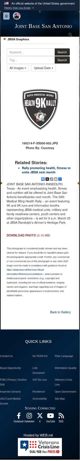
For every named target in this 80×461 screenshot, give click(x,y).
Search (62, 52)
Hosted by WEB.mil (38, 435)
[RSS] (61, 417)
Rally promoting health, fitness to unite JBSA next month (46, 170)
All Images (17, 68)
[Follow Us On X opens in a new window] (40, 417)
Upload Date (42, 68)
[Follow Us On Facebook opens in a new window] (18, 417)
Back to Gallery (60, 312)
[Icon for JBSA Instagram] (29, 417)
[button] (19, 8)
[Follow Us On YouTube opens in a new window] (50, 417)
